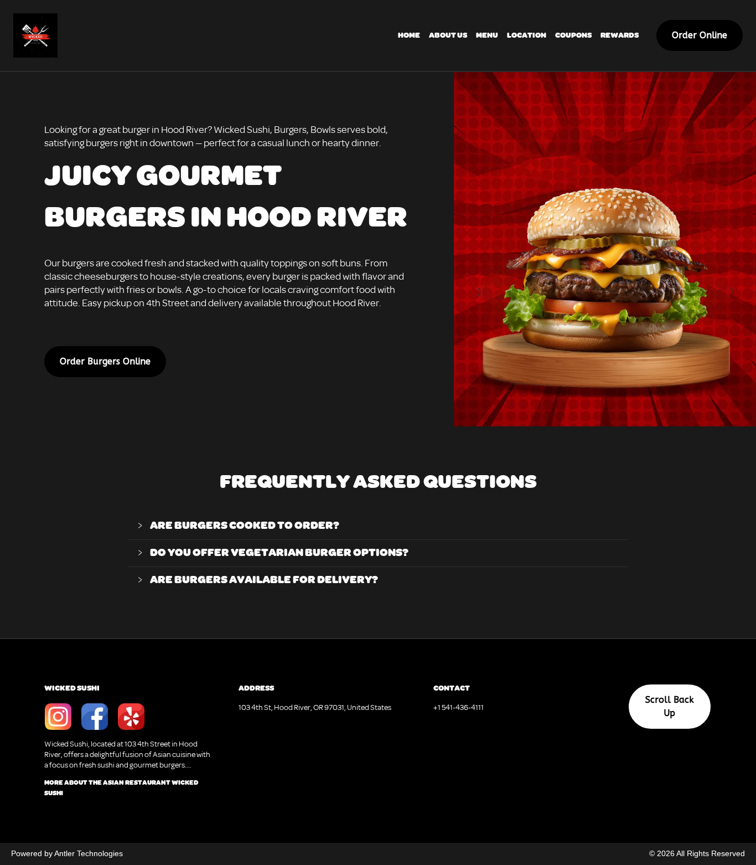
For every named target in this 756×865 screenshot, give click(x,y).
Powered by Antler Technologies (67, 853)
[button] (378, 526)
